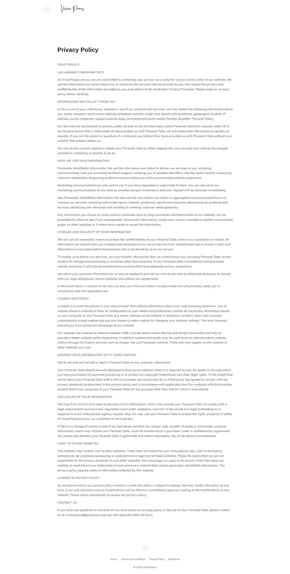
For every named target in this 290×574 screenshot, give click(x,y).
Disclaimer (174, 559)
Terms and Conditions (133, 559)
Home (113, 559)
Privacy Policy (157, 559)
